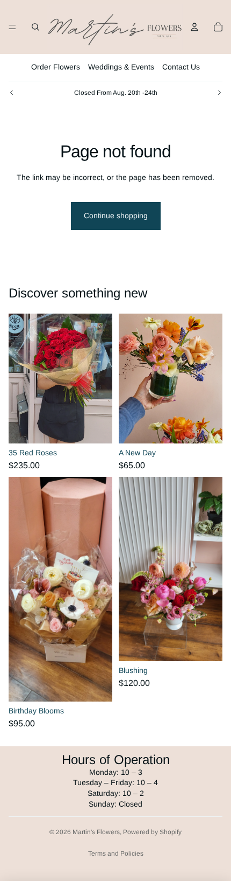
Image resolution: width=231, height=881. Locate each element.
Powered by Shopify (152, 832)
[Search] (35, 27)
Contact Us (181, 67)
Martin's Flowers (96, 832)
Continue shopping (116, 215)
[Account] (194, 27)
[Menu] (12, 27)
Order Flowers (55, 67)
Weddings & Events (121, 67)
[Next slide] (219, 93)
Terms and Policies (115, 853)
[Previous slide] (12, 93)
